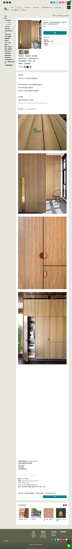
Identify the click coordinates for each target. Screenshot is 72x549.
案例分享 (34, 536)
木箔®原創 (53, 531)
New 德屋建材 (8, 22)
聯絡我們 (34, 535)
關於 (34, 531)
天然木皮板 (43, 533)
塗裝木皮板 (43, 535)
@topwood (25, 483)
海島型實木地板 (43, 536)
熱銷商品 (43, 531)
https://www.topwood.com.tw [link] (30, 481)
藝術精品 (54, 535)
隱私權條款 (63, 531)
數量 (44, 26)
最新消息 (34, 533)
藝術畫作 (54, 533)
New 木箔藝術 (8, 24)
